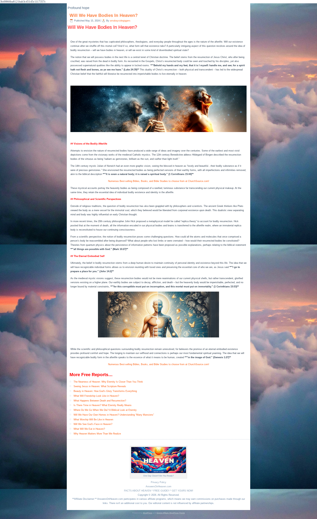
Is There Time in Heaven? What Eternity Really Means (103, 405)
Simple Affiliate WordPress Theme (170, 513)
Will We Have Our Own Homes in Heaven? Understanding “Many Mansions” (114, 414)
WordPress (147, 513)
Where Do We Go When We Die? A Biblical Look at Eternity (105, 410)
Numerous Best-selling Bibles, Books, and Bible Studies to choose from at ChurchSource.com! (158, 181)
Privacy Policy (158, 482)
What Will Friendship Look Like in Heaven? (96, 395)
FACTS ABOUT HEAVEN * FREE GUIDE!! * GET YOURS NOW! (158, 490)
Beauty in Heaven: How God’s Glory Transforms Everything (105, 391)
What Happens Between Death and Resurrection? (100, 400)
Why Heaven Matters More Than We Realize (97, 433)
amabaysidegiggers (120, 20)
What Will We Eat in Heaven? (89, 428)
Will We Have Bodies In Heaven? (104, 15)
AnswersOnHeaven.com (158, 486)
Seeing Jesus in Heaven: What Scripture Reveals (100, 386)
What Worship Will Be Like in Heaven (93, 419)
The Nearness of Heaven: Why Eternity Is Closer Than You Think (108, 381)
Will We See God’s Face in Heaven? (93, 424)
